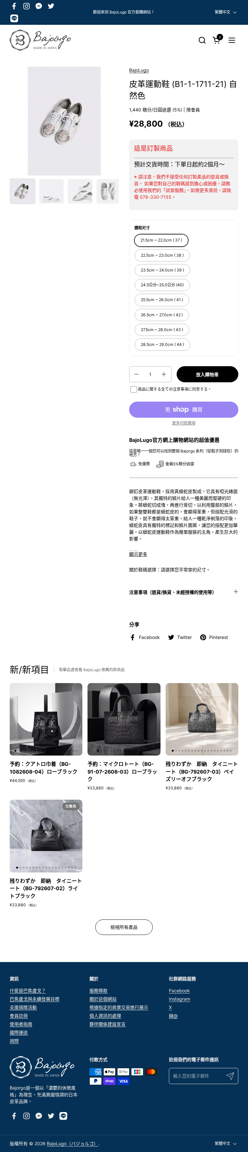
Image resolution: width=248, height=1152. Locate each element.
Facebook (179, 990)
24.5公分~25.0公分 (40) (162, 284)
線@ (173, 1015)
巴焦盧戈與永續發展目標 (34, 999)
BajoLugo (139, 70)
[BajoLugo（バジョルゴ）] (40, 40)
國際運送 (19, 1032)
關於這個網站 (103, 999)
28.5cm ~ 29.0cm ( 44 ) (162, 344)
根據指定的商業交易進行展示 (118, 1007)
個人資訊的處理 (105, 1015)
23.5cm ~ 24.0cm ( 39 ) (162, 270)
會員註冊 (19, 1015)
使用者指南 (21, 1024)
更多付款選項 (183, 423)
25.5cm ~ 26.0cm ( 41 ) (162, 299)
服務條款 (98, 990)
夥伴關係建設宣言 (107, 1024)
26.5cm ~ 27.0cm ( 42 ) (162, 314)
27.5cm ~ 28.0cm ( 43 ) (162, 329)
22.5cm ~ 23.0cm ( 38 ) (162, 255)
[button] (202, 40)
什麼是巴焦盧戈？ (28, 990)
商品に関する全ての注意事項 (163, 389)
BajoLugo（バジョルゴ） (72, 1143)
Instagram (179, 999)
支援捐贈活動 (23, 1007)
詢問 (14, 1040)
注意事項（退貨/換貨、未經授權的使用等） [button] (173, 592)
